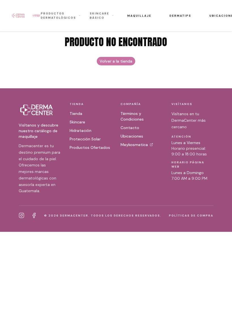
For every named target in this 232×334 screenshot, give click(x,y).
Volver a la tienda (116, 61)
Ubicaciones (132, 136)
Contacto (130, 127)
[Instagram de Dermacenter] (21, 215)
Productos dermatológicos (58, 16)
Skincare (77, 122)
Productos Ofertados (90, 147)
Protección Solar (85, 139)
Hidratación (80, 130)
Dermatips (180, 16)
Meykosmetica (134, 144)
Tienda (76, 113)
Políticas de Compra (191, 215)
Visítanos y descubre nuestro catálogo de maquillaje (38, 131)
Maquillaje (139, 16)
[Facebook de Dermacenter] (34, 215)
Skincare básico (99, 16)
